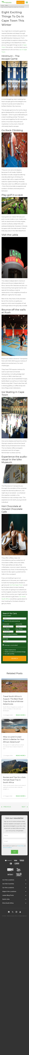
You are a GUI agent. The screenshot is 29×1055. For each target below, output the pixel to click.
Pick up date (6, 624)
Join (14, 852)
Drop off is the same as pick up (12, 621)
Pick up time (19, 624)
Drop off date (6, 629)
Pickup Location (7, 615)
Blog (6, 5)
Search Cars (20, 2)
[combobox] (14, 618)
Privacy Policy (20, 845)
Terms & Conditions (7, 847)
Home (2, 5)
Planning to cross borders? (11, 645)
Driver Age (5, 639)
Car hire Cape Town (16, 585)
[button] (14, 881)
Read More (20, 715)
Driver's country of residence (10, 634)
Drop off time (19, 629)
